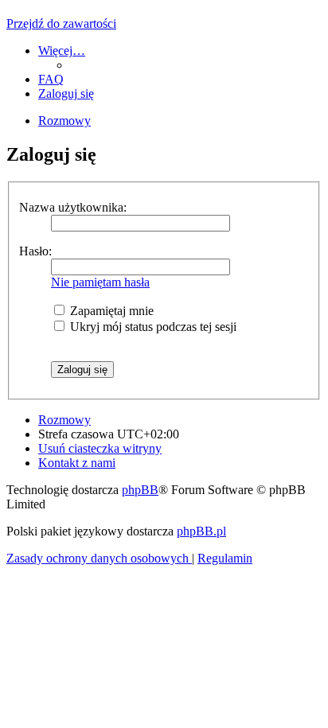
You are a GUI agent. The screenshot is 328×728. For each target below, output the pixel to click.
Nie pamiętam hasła (100, 282)
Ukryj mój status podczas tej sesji (151, 326)
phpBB (140, 489)
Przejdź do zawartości (61, 23)
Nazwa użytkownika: (73, 207)
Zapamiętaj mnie (110, 310)
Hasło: (35, 251)
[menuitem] (51, 79)
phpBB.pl (201, 531)
